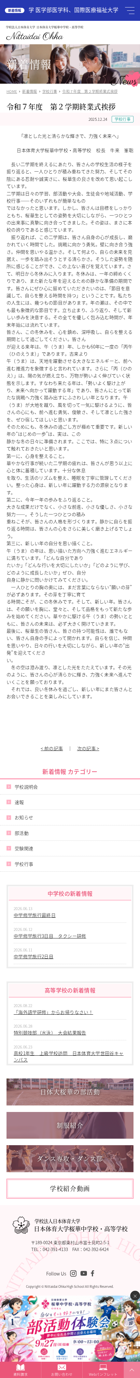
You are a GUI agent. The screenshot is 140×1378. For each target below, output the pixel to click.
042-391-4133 (55, 1249)
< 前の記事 (52, 748)
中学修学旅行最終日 (35, 915)
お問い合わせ (62, 1374)
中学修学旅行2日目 (33, 956)
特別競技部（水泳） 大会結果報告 (50, 1032)
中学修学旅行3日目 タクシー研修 (50, 936)
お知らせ (24, 817)
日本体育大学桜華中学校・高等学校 (81, 1225)
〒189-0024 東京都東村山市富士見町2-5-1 (70, 1242)
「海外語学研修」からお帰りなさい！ (53, 1012)
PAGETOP (131, 1377)
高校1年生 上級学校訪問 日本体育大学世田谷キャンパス (68, 1056)
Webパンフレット (103, 1374)
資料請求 (20, 1374)
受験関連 (24, 848)
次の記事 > (88, 748)
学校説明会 (26, 786)
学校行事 (123, 119)
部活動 (22, 833)
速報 (19, 802)
